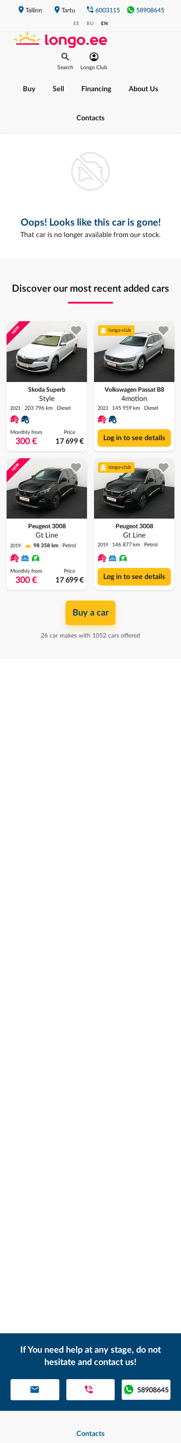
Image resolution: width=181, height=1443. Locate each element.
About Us (143, 89)
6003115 (107, 10)
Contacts (90, 118)
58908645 (150, 10)
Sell (58, 89)
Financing (96, 89)
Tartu (68, 10)
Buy (29, 89)
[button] (65, 61)
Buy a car (90, 612)
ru (90, 23)
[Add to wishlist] (76, 331)
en (104, 23)
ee (76, 23)
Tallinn (33, 10)
